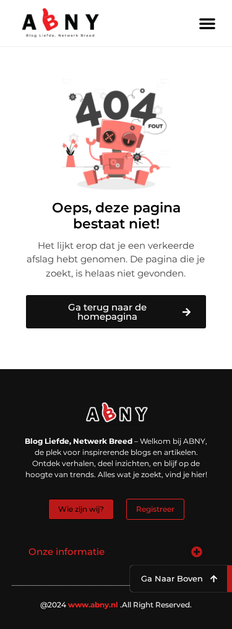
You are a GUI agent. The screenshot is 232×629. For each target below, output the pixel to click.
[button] (207, 23)
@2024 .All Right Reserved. (116, 604)
